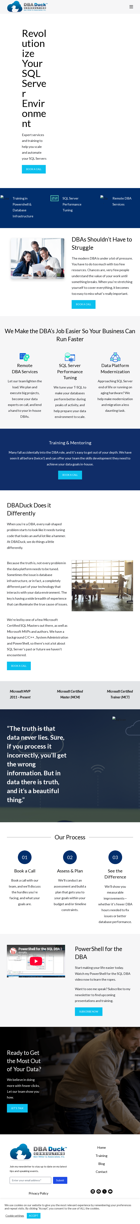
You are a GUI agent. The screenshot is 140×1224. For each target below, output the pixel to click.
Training (101, 1156)
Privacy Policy (38, 1193)
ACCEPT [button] (33, 1215)
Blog (101, 1164)
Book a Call (33, 169)
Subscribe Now (88, 1011)
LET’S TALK (17, 1108)
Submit (60, 1180)
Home (101, 1147)
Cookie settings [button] (14, 1215)
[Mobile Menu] (131, 6)
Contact (101, 1172)
